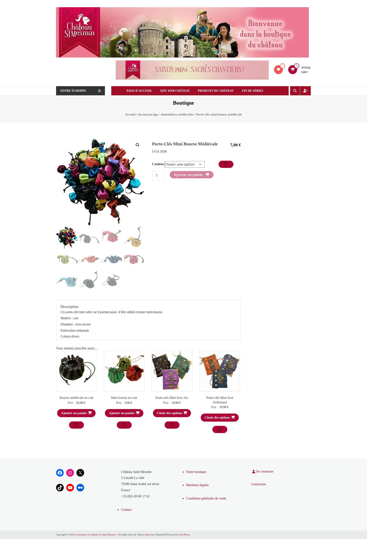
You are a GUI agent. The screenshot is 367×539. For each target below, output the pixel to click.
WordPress (184, 534)
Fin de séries (252, 90)
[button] (137, 145)
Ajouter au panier (188, 174)
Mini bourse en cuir (124, 398)
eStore (148, 534)
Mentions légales (197, 485)
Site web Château (175, 90)
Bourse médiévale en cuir (76, 398)
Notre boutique (196, 472)
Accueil (130, 114)
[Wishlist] (278, 69)
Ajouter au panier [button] (74, 413)
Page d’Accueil (139, 90)
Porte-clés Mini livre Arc (171, 398)
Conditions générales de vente (206, 498)
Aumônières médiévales (177, 114)
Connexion (258, 484)
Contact (126, 509)
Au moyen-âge (148, 114)
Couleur (158, 164)
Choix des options (169, 413)
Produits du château (216, 90)
